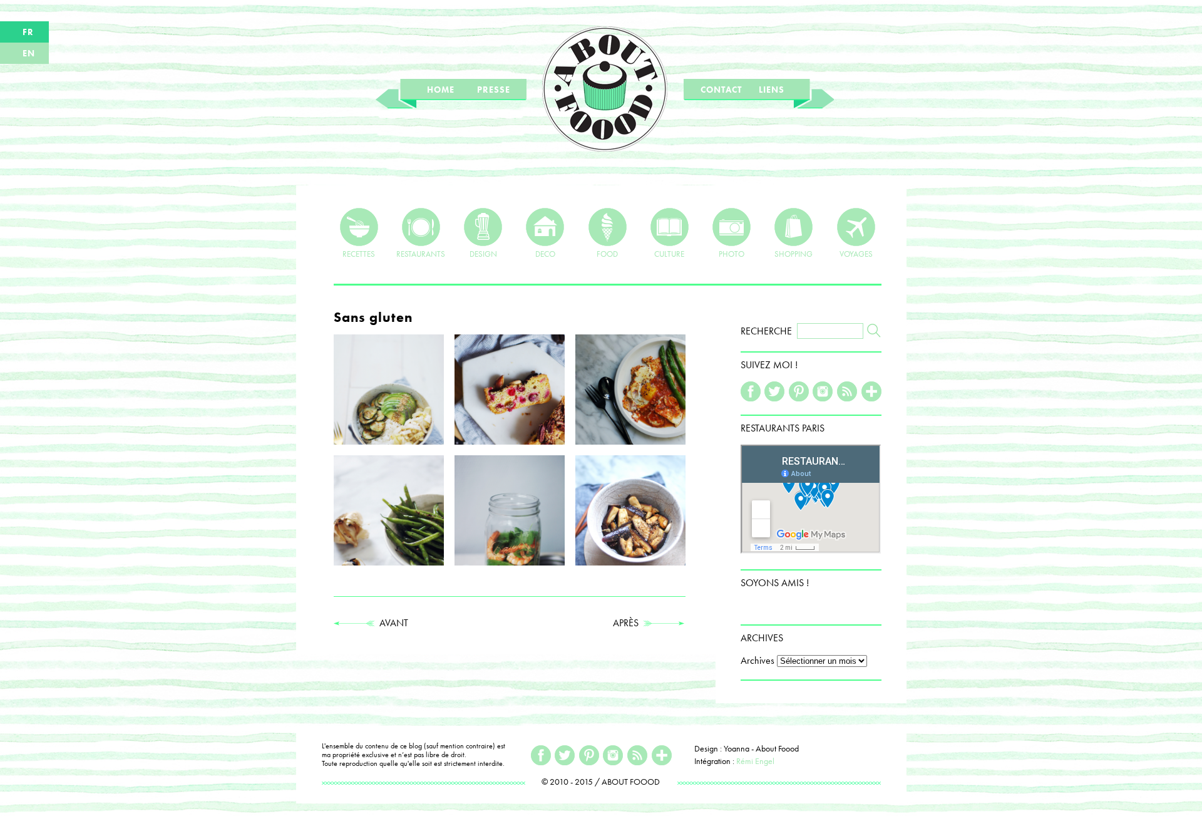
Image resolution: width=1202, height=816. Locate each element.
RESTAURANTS (420, 253)
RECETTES (358, 253)
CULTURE (669, 253)
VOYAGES (856, 253)
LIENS (771, 89)
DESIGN (483, 253)
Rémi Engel (755, 761)
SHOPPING (793, 253)
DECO (545, 253)
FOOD (607, 253)
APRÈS (628, 622)
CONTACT (721, 89)
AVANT (391, 622)
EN (29, 53)
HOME (441, 89)
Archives (757, 660)
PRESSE (493, 89)
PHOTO (731, 253)
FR (28, 32)
